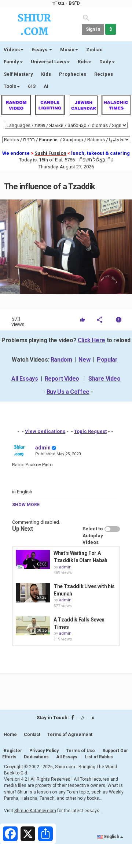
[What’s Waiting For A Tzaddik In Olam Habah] (33, 559)
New (84, 359)
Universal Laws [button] (48, 61)
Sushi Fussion (50, 153)
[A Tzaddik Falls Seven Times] (33, 625)
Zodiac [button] (94, 49)
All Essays (24, 378)
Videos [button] (12, 49)
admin (43, 448)
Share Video (104, 378)
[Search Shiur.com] (86, 17)
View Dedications (45, 431)
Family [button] (11, 61)
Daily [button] (105, 61)
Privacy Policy (44, 750)
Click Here (91, 340)
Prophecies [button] (72, 74)
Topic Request (90, 431)
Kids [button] (83, 61)
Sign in (93, 29)
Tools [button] (10, 86)
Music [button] (67, 49)
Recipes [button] (103, 74)
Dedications (36, 756)
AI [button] (46, 86)
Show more (26, 504)
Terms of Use (80, 750)
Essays (40, 49)
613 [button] (32, 86)
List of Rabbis (99, 756)
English (111, 836)
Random (61, 359)
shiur (9, 792)
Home (10, 734)
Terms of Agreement (69, 734)
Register (13, 750)
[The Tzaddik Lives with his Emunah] (33, 592)
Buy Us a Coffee (68, 391)
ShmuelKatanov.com (35, 810)
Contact (32, 734)
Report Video (62, 378)
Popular (107, 359)
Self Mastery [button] (18, 74)
